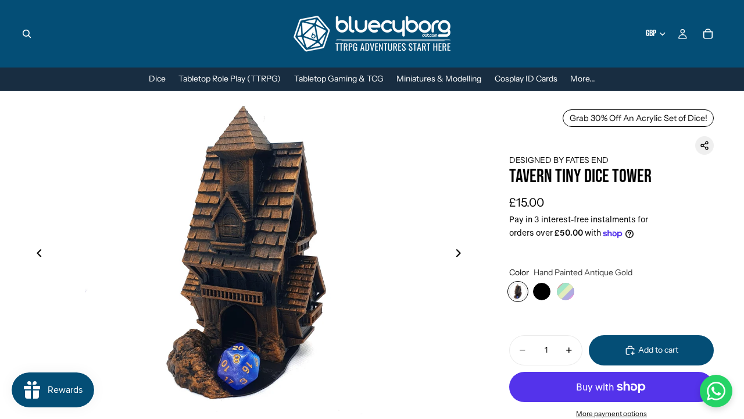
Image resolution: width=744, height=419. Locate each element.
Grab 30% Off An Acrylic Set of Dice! (638, 118)
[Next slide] (461, 255)
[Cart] (708, 34)
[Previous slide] (36, 255)
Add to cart (658, 350)
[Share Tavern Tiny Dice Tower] (704, 145)
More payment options (611, 414)
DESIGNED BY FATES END (559, 160)
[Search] (27, 34)
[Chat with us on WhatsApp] (716, 391)
